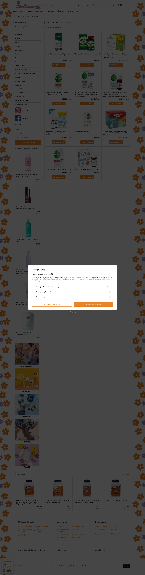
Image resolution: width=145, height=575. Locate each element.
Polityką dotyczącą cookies (77, 277)
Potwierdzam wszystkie (93, 304)
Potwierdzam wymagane (52, 304)
